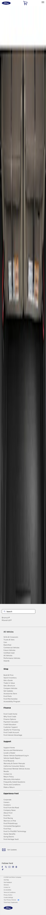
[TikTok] (3, 869)
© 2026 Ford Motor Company (12, 877)
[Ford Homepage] (8, 909)
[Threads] (16, 867)
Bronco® (6, 617)
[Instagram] (13, 867)
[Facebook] (3, 867)
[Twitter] (6, 867)
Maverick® (7, 620)
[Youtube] (9, 867)
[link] (6, 880)
